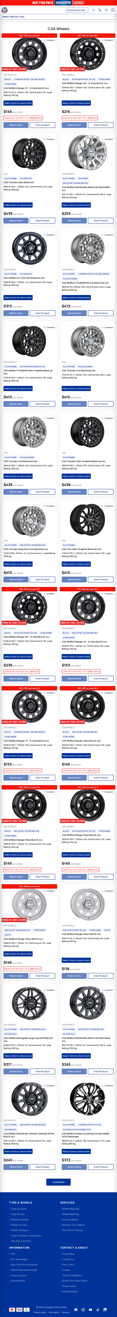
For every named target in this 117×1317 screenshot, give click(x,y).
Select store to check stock (18, 103)
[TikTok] (98, 1309)
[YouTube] (90, 1309)
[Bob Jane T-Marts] (33, 10)
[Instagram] (83, 1309)
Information (54, 1312)
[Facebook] (76, 1309)
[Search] (93, 10)
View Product (42, 125)
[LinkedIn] (105, 1309)
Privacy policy (40, 1312)
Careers (65, 1312)
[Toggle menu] (113, 10)
